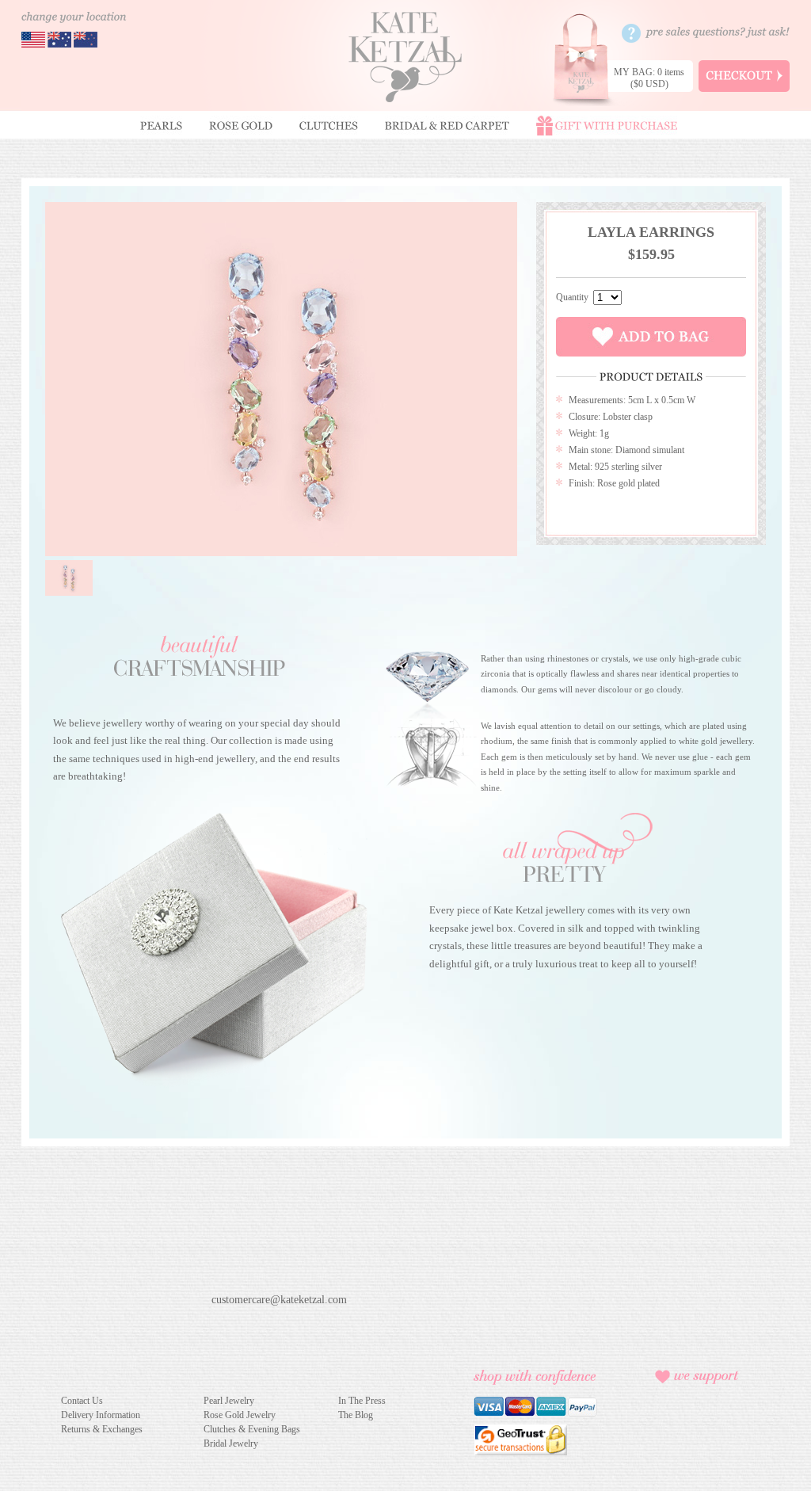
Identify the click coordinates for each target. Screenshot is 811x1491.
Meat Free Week (694, 1431)
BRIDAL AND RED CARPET (447, 125)
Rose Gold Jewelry (240, 1414)
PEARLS (161, 125)
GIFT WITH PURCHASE (606, 125)
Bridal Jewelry (231, 1443)
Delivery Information (100, 1414)
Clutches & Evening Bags (252, 1429)
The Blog (355, 1414)
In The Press (362, 1400)
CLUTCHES (328, 125)
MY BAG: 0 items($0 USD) (649, 78)
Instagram (277, 1324)
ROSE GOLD (240, 125)
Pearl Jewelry (229, 1400)
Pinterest (249, 1324)
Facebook (221, 1324)
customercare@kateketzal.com (279, 1299)
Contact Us (82, 1400)
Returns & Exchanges (102, 1429)
